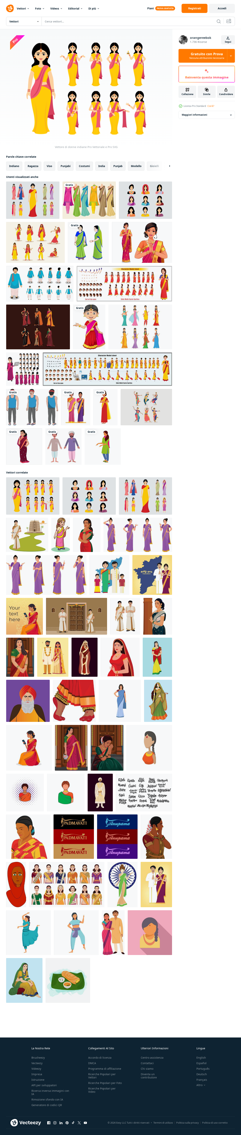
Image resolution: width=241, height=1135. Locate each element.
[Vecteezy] (10, 8)
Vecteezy (36, 1063)
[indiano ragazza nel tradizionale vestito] (20, 657)
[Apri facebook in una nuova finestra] (48, 1122)
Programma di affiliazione (104, 1068)
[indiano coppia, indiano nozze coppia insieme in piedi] (113, 932)
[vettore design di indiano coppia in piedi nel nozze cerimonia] (52, 657)
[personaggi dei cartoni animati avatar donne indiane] (75, 407)
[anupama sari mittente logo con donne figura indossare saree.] (117, 836)
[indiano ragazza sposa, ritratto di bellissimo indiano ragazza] (120, 657)
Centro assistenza (152, 1057)
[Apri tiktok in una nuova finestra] (73, 1122)
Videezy (36, 1068)
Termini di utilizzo (163, 1122)
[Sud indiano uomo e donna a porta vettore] (76, 616)
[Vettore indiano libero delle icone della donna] (140, 327)
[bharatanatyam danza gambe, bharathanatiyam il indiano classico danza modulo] (74, 701)
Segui (228, 41)
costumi (84, 166)
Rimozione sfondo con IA (47, 1099)
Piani (150, 8)
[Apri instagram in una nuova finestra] (54, 1122)
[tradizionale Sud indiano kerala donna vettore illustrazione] (27, 535)
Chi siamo (147, 1068)
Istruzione (37, 1079)
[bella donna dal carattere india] (105, 407)
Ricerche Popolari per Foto (105, 1083)
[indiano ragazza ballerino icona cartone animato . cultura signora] (76, 932)
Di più (92, 8)
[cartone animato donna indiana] (103, 446)
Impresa (36, 1074)
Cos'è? (210, 106)
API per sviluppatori (44, 1085)
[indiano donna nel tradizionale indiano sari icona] (25, 792)
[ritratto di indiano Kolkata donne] (28, 836)
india (101, 166)
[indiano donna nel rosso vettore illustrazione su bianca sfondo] (16, 884)
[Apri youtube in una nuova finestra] (85, 1122)
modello (136, 166)
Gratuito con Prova (206, 56)
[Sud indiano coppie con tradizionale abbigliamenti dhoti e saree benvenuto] (156, 884)
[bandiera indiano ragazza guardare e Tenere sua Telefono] (24, 616)
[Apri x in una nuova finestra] (79, 1122)
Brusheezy (38, 1057)
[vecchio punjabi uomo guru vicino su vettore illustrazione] (28, 701)
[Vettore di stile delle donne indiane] (38, 327)
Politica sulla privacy (187, 1122)
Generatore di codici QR (46, 1105)
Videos (54, 8)
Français (201, 1079)
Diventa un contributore (149, 1075)
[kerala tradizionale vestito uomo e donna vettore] (125, 616)
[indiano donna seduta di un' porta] (107, 748)
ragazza (33, 166)
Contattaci (147, 1063)
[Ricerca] (218, 21)
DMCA (92, 1063)
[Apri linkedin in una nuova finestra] (60, 1122)
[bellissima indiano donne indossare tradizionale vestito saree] (157, 657)
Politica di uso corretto (215, 1122)
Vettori (21, 8)
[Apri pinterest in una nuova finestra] (67, 1122)
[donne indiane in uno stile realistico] (66, 884)
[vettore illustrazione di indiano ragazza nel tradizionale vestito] (60, 535)
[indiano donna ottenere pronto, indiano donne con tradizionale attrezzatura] (156, 836)
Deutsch (201, 1074)
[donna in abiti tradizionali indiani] (142, 242)
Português (203, 1068)
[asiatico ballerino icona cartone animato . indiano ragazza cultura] (28, 932)
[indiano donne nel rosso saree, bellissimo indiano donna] (86, 535)
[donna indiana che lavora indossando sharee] (88, 242)
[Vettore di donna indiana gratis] (35, 242)
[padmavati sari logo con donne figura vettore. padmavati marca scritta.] (74, 836)
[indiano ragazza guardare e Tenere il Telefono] (29, 748)
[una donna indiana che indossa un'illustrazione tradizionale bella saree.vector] (120, 701)
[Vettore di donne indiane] (32, 200)
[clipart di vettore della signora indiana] (24, 446)
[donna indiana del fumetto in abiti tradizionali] (89, 327)
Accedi (222, 8)
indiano (14, 166)
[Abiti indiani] (89, 200)
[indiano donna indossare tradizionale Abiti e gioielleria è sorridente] (150, 932)
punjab (118, 166)
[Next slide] (166, 166)
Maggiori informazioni (194, 115)
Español (201, 1063)
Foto (38, 8)
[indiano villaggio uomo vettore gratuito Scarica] (63, 446)
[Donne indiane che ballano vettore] (146, 407)
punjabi (65, 166)
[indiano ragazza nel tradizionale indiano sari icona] (149, 748)
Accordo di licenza (99, 1057)
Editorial (73, 8)
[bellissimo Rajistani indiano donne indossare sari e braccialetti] (158, 701)
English (201, 1057)
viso (49, 166)
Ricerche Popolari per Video (102, 1090)
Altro (199, 1085)
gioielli (154, 166)
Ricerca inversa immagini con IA (50, 1092)
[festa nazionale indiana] (122, 884)
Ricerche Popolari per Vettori (102, 1075)
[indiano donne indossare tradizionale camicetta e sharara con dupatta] (24, 980)
